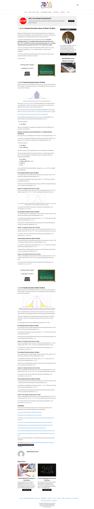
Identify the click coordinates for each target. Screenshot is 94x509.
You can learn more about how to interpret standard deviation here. (32, 427)
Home (25, 12)
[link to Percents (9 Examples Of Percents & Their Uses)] (47, 470)
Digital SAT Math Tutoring (34, 12)
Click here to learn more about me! (68, 54)
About (68, 12)
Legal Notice (54, 500)
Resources (63, 12)
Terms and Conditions (45, 500)
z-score (45, 168)
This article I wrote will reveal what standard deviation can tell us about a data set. (35, 422)
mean (42, 84)
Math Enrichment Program (46, 12)
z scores (31, 49)
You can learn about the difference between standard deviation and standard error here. (36, 430)
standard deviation (38, 117)
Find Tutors (49, 498)
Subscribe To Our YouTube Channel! (26, 444)
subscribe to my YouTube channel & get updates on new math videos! (39, 442)
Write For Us (68, 498)
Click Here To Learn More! (68, 60)
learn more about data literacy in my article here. (31, 415)
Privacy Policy (75, 498)
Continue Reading (26, 489)
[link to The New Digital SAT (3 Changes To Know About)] (27, 470)
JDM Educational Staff (32, 451)
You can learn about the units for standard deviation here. (30, 412)
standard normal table (28, 103)
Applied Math (56, 12)
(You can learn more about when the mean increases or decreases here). (33, 114)
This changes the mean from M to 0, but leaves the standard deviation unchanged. (37, 111)
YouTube (59, 498)
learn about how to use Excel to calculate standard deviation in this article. (37, 425)
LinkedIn (63, 498)
